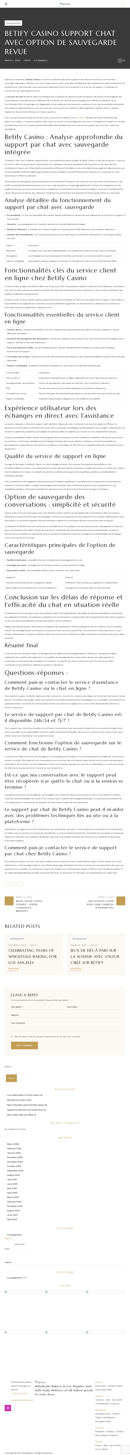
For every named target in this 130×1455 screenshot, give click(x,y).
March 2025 (13, 1197)
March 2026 (13, 1144)
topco (27, 60)
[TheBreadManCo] (8, 1408)
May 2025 (12, 1188)
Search (8, 1066)
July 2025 (12, 1179)
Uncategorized (13, 23)
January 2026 (14, 1153)
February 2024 (14, 1201)
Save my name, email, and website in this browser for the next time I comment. (47, 1036)
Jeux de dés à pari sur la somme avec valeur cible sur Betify (95, 956)
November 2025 (15, 1161)
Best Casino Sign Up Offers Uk (21, 1114)
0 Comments (41, 60)
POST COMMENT (24, 1045)
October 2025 (14, 1166)
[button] (122, 3)
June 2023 (12, 1215)
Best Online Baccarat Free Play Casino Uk (27, 1105)
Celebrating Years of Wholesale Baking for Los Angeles (33, 956)
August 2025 (13, 1175)
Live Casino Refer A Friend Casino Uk (25, 1095)
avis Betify (80, 117)
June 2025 (12, 1184)
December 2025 (15, 1157)
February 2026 (14, 1148)
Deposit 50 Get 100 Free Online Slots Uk (26, 1110)
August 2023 (13, 1210)
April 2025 (12, 1192)
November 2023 (15, 1206)
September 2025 (15, 1170)
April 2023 (12, 1219)
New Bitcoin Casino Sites (19, 1100)
